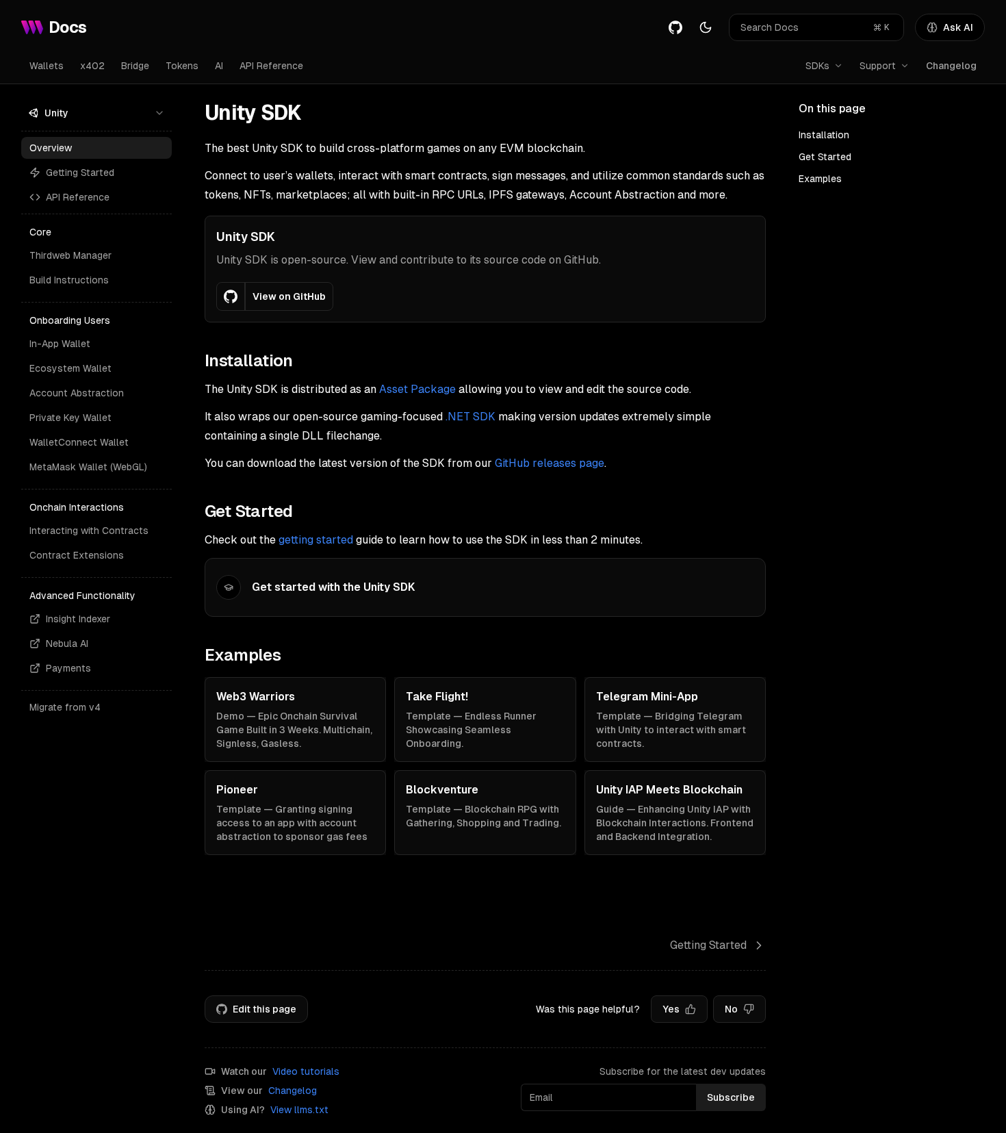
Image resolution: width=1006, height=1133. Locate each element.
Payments (68, 668)
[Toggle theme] (705, 27)
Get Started (825, 156)
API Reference (271, 65)
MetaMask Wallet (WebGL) (88, 466)
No (731, 1009)
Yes (671, 1009)
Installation (824, 134)
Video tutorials (305, 1071)
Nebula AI (67, 643)
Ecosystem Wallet (70, 368)
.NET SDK (470, 416)
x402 (92, 65)
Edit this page (264, 1009)
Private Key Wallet (70, 417)
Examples (820, 178)
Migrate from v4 (65, 707)
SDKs (817, 65)
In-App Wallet (59, 343)
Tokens (182, 65)
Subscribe (731, 1097)
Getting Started (80, 172)
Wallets (46, 65)
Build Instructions (69, 280)
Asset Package (417, 389)
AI (219, 65)
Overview (50, 147)
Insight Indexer (78, 618)
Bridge (135, 65)
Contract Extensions (76, 555)
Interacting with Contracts (89, 530)
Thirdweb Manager (70, 255)
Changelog (951, 65)
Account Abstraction (76, 392)
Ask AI (958, 27)
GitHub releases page (549, 463)
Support (878, 65)
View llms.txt (299, 1109)
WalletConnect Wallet (79, 442)
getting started (316, 539)
